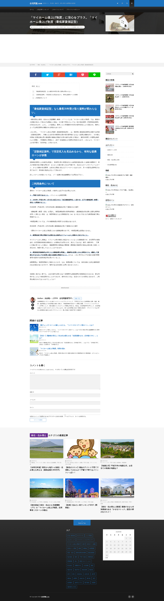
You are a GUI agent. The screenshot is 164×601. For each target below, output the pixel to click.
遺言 (94, 578)
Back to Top (82, 523)
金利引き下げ (78, 582)
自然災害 (86, 574)
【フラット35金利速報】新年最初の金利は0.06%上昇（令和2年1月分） (124, 128)
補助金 (33, 462)
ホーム (32, 9)
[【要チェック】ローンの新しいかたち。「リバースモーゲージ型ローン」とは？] (34, 328)
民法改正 (69, 565)
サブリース (80, 535)
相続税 (91, 569)
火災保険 (86, 565)
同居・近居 (70, 552)
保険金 (85, 548)
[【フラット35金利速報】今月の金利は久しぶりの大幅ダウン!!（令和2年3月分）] (110, 109)
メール (32, 399)
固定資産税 (91, 552)
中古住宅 (33, 501)
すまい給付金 (70, 462)
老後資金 (45, 501)
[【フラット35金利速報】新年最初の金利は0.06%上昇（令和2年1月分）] (110, 129)
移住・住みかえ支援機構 (70, 27)
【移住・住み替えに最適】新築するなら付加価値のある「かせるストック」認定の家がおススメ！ (117, 509)
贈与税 (89, 578)
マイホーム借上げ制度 (57, 27)
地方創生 (69, 557)
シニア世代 (40, 501)
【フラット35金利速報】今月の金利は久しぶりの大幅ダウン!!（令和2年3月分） (124, 107)
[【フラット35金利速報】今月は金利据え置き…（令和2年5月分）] (110, 88)
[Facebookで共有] (36, 74)
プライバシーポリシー (73, 9)
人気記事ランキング (43, 9)
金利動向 (118, 462)
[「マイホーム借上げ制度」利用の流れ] (34, 351)
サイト (32, 407)
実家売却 (90, 557)
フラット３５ (39, 462)
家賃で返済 (80, 27)
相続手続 (77, 569)
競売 (68, 574)
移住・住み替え (44, 27)
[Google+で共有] (59, 74)
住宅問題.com (45, 596)
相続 (108, 155)
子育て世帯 (68, 464)
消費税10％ (78, 565)
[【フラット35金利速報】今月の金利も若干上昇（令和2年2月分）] (110, 119)
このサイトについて (58, 9)
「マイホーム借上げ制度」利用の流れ (52, 348)
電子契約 (86, 582)
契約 (76, 557)
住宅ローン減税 (78, 462)
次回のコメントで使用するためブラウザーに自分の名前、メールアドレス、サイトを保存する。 (58, 416)
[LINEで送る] (94, 74)
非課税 (93, 582)
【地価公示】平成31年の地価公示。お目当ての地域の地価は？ (116, 467)
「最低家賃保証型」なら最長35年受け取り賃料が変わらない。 (53, 91)
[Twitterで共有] (47, 74)
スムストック (71, 540)
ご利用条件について (40, 98)
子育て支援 (86, 462)
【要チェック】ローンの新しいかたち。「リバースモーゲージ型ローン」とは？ (66, 325)
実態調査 (124, 462)
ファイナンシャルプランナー (85, 540)
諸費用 (75, 578)
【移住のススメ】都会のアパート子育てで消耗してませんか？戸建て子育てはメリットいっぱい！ (82, 469)
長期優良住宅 (70, 501)
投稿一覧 (77, 298)
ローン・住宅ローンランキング (113, 218)
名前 (32, 392)
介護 (83, 544)
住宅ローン (110, 150)
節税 (73, 574)
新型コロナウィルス (85, 561)
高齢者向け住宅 (71, 587)
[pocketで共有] (83, 74)
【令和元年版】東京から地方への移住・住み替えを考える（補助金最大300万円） (46, 468)
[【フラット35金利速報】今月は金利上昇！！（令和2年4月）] (110, 98)
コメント (32, 373)
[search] (132, 73)
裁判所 (93, 574)
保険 (79, 548)
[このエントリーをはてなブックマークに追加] (71, 74)
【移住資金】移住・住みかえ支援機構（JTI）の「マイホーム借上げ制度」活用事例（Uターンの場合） (46, 507)
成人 (76, 561)
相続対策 (69, 569)
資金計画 (82, 578)
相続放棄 (84, 569)
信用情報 (91, 548)
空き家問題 (110, 164)
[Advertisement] (82, 48)
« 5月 (106, 557)
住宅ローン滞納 (71, 548)
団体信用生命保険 (81, 552)
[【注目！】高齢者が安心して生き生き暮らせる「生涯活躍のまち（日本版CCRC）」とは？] (34, 339)
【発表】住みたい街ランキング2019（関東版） (81, 506)
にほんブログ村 (110, 179)
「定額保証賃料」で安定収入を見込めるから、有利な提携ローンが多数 (55, 94)
